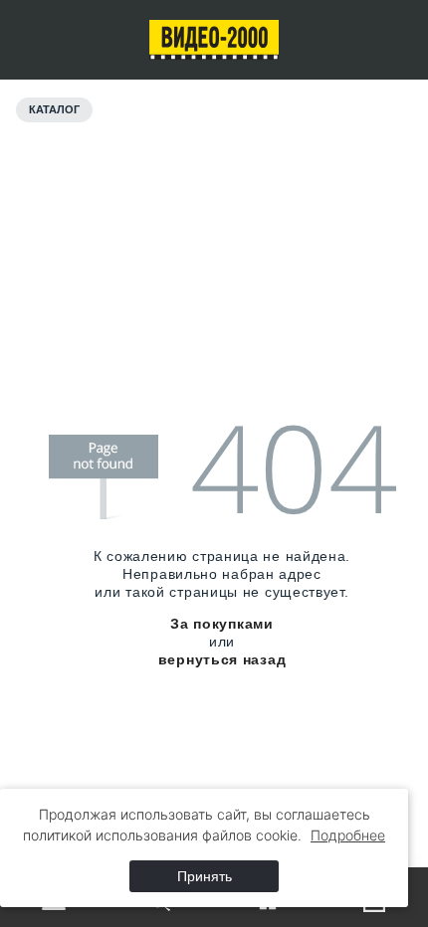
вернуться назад (222, 659)
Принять (204, 876)
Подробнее (348, 835)
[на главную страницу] (214, 40)
